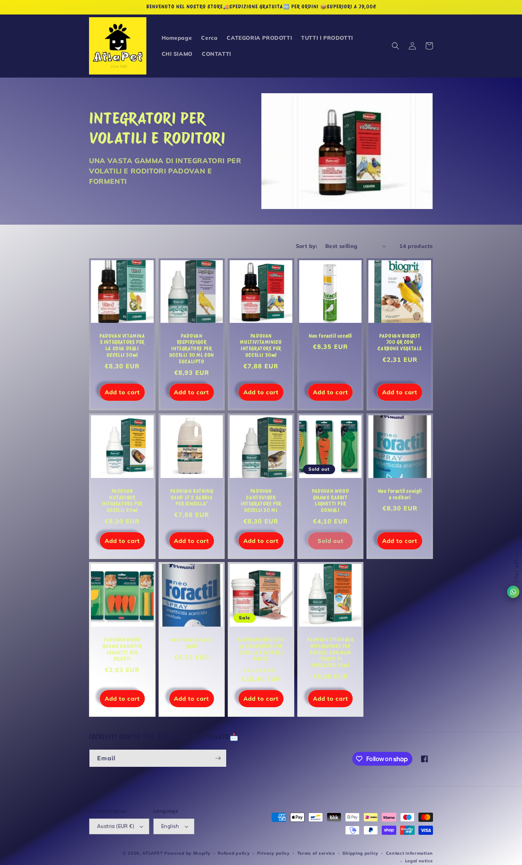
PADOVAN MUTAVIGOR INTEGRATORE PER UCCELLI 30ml (122, 500)
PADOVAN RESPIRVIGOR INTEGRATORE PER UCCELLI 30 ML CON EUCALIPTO (191, 349)
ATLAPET (152, 853)
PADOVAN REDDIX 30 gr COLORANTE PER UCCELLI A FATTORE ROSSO (260, 649)
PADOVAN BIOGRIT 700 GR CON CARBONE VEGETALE (400, 342)
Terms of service (316, 853)
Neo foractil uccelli (330, 336)
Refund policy (234, 853)
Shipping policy (360, 853)
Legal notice (419, 860)
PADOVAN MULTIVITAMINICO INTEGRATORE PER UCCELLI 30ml (261, 345)
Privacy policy (273, 853)
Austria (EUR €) (115, 826)
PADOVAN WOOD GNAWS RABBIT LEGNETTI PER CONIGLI (330, 500)
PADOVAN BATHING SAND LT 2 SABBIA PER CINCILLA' (191, 497)
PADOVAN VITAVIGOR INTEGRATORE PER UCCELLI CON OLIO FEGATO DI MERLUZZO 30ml (330, 653)
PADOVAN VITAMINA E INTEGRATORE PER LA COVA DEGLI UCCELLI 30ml (122, 345)
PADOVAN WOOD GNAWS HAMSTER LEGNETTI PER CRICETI (122, 649)
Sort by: (307, 246)
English (170, 826)
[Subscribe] (217, 758)
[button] (395, 45)
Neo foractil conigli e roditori (400, 494)
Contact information (409, 853)
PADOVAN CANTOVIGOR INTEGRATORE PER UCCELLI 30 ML (261, 500)
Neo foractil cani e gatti (191, 643)
